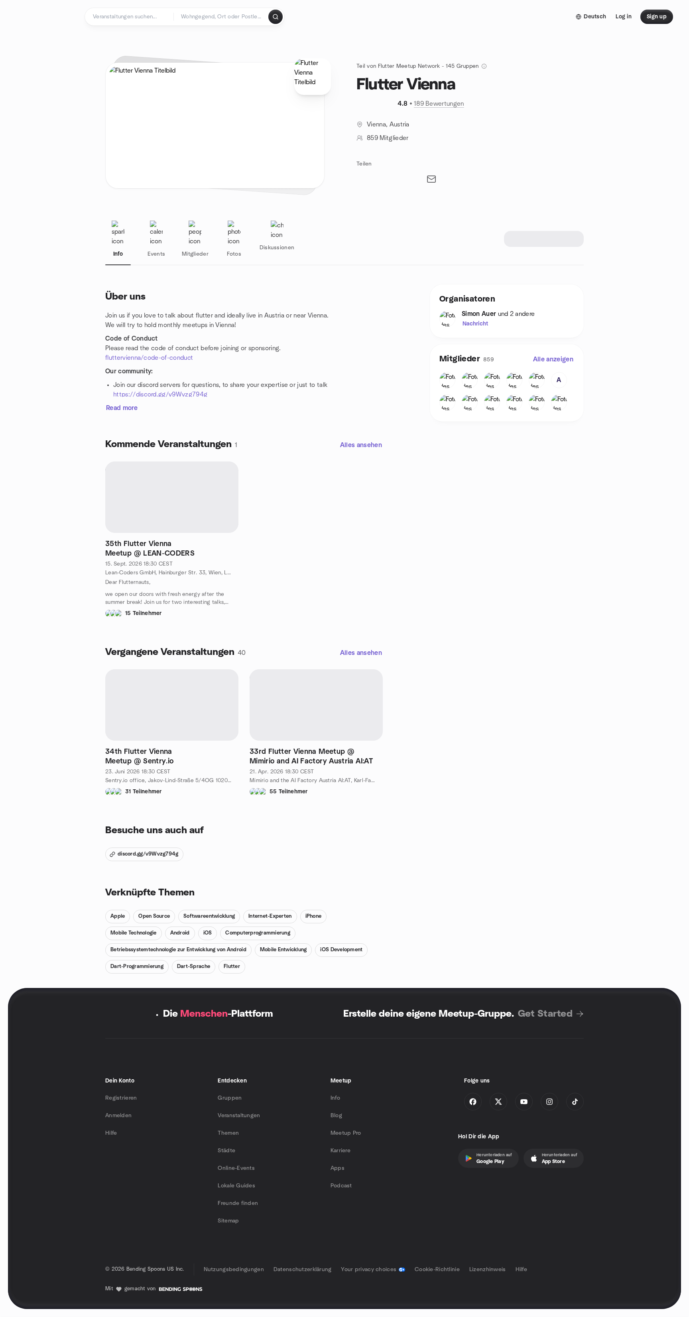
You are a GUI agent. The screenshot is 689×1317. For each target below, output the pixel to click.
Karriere (340, 1150)
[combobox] (221, 17)
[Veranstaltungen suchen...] (275, 17)
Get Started (545, 1014)
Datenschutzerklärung (303, 1269)
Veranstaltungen (239, 1115)
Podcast (341, 1186)
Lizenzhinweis (487, 1269)
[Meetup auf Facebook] (473, 1101)
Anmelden (118, 1115)
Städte (226, 1150)
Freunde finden (238, 1203)
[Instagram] (549, 1101)
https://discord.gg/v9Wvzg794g (160, 394)
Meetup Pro (346, 1133)
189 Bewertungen (439, 104)
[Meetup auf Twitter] (498, 1101)
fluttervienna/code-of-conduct (149, 358)
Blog (336, 1115)
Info (335, 1098)
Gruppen (230, 1098)
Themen (228, 1133)
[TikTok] (575, 1101)
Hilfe (111, 1133)
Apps (337, 1168)
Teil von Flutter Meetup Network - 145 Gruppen (417, 66)
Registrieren (121, 1098)
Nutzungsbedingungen (234, 1269)
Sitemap (228, 1221)
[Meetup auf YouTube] (524, 1101)
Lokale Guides (236, 1186)
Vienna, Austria (388, 124)
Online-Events (236, 1168)
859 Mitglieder (387, 138)
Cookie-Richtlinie (437, 1269)
